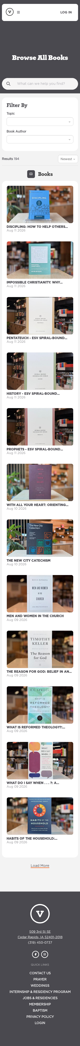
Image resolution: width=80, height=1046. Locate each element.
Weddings (40, 985)
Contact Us (40, 973)
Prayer (40, 979)
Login (40, 1023)
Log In (66, 12)
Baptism (40, 1010)
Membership (40, 1004)
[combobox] (10, 121)
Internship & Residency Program (40, 991)
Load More (40, 866)
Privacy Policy (40, 1016)
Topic (11, 113)
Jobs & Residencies (40, 998)
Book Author (16, 131)
